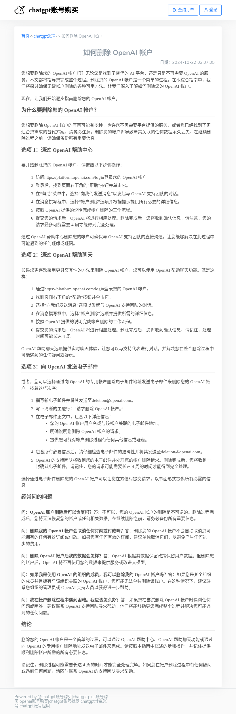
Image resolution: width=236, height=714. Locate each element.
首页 (25, 36)
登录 (212, 10)
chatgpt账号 (45, 36)
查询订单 (185, 10)
